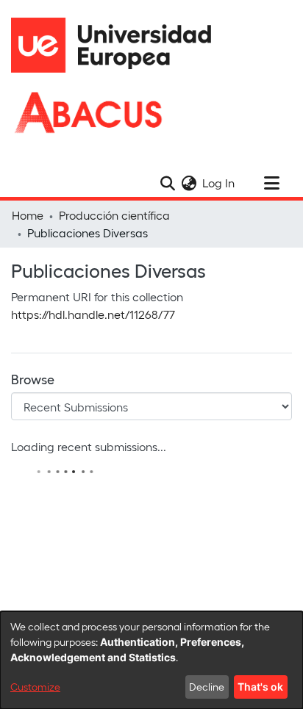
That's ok (260, 686)
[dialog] (151, 660)
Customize (35, 686)
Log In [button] (219, 183)
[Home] (117, 45)
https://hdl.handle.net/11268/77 (93, 314)
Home (27, 215)
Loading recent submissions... (88, 446)
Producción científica (114, 215)
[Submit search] (167, 183)
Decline (206, 686)
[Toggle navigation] (271, 183)
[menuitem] (188, 183)
